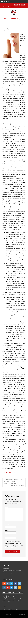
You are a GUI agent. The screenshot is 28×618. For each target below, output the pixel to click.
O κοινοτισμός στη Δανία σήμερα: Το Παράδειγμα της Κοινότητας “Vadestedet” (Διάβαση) (14, 481)
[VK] (8, 583)
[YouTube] (8, 587)
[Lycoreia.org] (14, 11)
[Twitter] (19, 583)
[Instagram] (4, 587)
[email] (15, 587)
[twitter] (17, 5)
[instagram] (24, 5)
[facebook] (15, 5)
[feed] (22, 5)
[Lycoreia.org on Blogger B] (4, 583)
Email (7, 530)
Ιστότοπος (7, 536)
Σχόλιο (7, 507)
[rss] (19, 587)
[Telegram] (11, 583)
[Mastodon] (11, 587)
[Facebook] (15, 583)
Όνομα (7, 524)
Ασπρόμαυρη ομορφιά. (17, 485)
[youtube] (19, 5)
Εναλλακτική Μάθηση (11, 472)
